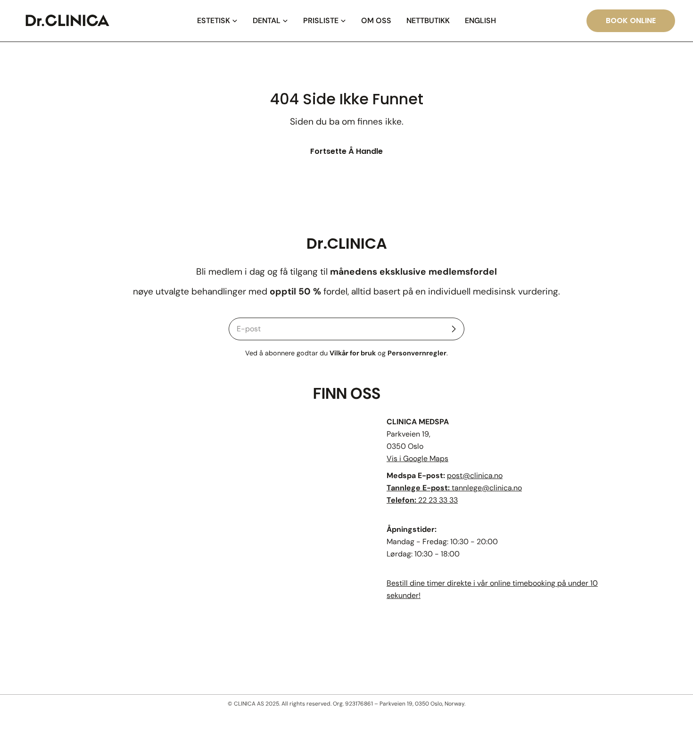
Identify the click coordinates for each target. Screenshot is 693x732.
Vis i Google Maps (417, 458)
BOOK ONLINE (631, 20)
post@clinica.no (475, 475)
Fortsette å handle (346, 151)
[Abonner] (453, 329)
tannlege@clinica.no (487, 488)
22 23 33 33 (438, 500)
